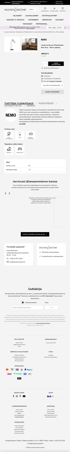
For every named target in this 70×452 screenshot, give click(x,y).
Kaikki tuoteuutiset (19, 433)
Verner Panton (19, 427)
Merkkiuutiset (50, 413)
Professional (41, 24)
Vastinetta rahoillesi (19, 429)
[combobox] (33, 9)
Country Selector (19, 417)
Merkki (31, 106)
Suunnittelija (13, 106)
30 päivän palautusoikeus (50, 357)
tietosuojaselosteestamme (43, 323)
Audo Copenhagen (19, 425)
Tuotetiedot (46, 103)
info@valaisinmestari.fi (17, 262)
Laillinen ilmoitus (19, 411)
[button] (33, 40)
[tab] (20, 103)
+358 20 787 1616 (15, 258)
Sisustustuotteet (19, 431)
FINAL (55, 27)
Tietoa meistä (19, 409)
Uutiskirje (50, 355)
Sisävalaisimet (20, 32)
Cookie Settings (51, 411)
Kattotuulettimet (49, 16)
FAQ (19, 346)
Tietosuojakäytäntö (19, 415)
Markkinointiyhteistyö (50, 417)
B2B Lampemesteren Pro (50, 415)
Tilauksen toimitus (19, 355)
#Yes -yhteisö (50, 409)
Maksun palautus (19, 359)
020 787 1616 (19, 342)
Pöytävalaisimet (28, 32)
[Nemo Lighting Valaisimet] (50, 40)
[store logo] (15, 9)
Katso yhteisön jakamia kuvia (34, 234)
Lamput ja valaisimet (9, 32)
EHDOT (19, 413)
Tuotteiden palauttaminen (19, 357)
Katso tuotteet (30, 28)
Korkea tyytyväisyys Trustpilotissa (17, 2)
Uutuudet (59, 20)
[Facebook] (13, 396)
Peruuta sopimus (19, 360)
